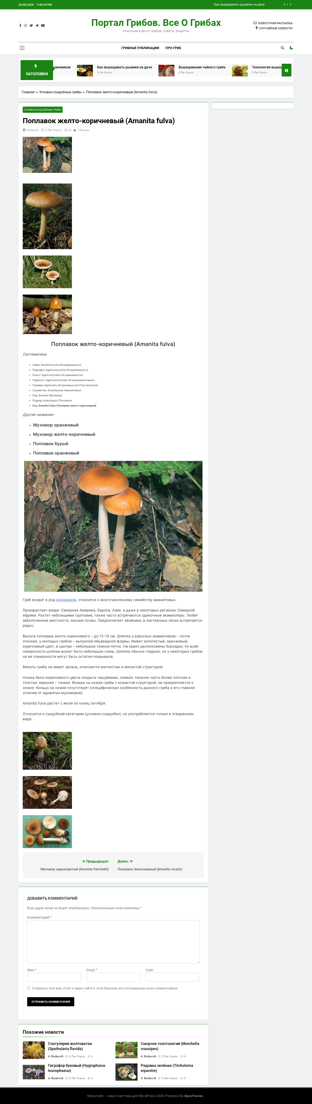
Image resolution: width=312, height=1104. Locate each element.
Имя (31, 970)
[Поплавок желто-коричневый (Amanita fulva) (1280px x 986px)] (47, 768)
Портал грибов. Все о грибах (156, 22)
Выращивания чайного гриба (243, 4)
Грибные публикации (140, 48)
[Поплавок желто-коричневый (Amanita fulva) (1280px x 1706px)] (47, 248)
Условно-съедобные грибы (42, 110)
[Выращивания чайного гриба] (129, 73)
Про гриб (173, 48)
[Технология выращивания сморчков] (203, 73)
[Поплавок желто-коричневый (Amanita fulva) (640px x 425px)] (47, 287)
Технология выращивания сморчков (244, 67)
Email (91, 970)
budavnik (32, 130)
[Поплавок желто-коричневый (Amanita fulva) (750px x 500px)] (47, 807)
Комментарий (39, 917)
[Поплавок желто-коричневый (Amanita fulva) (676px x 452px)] (47, 847)
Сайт (149, 970)
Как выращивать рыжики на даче (87, 67)
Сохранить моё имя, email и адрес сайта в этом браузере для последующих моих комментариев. (105, 988)
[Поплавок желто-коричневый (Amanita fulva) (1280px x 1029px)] (47, 333)
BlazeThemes (193, 1096)
